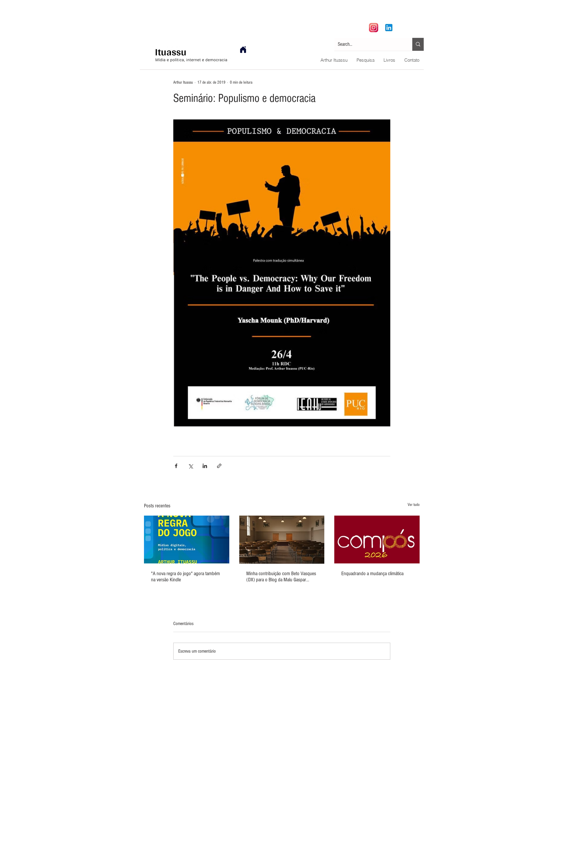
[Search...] (418, 44)
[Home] (243, 49)
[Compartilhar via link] (219, 466)
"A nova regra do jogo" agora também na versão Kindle (185, 576)
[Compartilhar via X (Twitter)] (190, 466)
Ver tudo (414, 504)
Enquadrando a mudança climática (372, 573)
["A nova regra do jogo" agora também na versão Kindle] (186, 539)
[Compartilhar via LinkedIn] (205, 466)
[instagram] (373, 27)
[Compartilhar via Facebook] (176, 466)
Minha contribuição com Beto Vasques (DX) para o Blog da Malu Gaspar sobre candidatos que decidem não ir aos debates (281, 576)
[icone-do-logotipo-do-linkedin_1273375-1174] (389, 27)
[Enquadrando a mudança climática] (377, 539)
